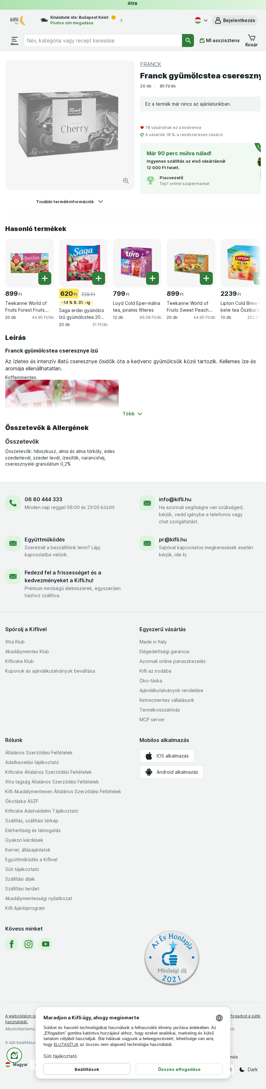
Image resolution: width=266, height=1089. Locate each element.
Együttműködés (45, 539)
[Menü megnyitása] (14, 40)
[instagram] (28, 944)
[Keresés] (188, 40)
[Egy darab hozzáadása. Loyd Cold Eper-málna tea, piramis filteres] (152, 278)
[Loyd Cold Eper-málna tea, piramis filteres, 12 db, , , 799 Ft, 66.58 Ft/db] (137, 263)
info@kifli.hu (175, 499)
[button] (235, 20)
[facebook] (11, 944)
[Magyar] (200, 20)
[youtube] (45, 944)
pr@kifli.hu (173, 539)
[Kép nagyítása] (126, 181)
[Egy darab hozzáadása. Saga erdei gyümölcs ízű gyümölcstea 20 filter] (98, 278)
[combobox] (103, 40)
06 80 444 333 (43, 499)
